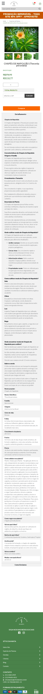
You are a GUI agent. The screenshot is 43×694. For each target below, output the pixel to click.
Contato (6, 666)
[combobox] (20, 8)
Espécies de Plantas (15, 21)
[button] (9, 58)
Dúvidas (5, 655)
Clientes (5, 659)
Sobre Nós (6, 647)
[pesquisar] (39, 8)
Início (4, 21)
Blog (4, 662)
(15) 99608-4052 (11, 677)
